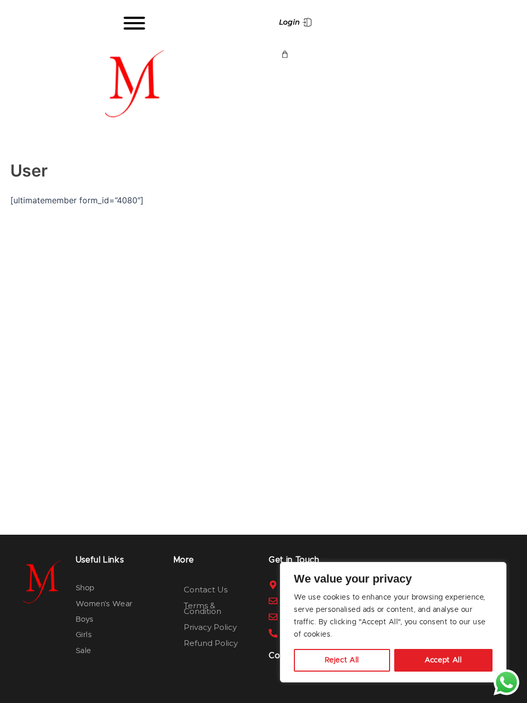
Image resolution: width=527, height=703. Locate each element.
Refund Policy (211, 643)
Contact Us (205, 589)
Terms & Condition (202, 608)
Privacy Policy (210, 627)
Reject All (342, 660)
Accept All (443, 660)
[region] (393, 622)
